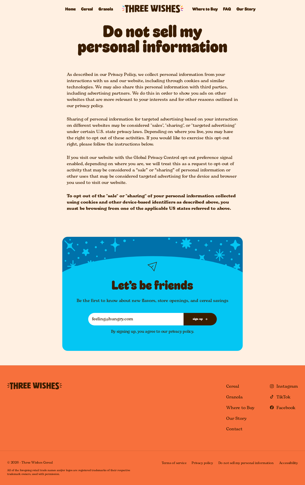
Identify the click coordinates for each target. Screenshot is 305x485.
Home (70, 8)
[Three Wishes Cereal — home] (34, 385)
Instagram (287, 386)
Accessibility (288, 463)
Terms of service (174, 463)
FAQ (227, 8)
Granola (105, 8)
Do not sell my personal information (246, 463)
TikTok (283, 397)
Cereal (87, 8)
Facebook (285, 408)
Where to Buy (205, 8)
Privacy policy (202, 463)
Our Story (245, 8)
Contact (234, 429)
